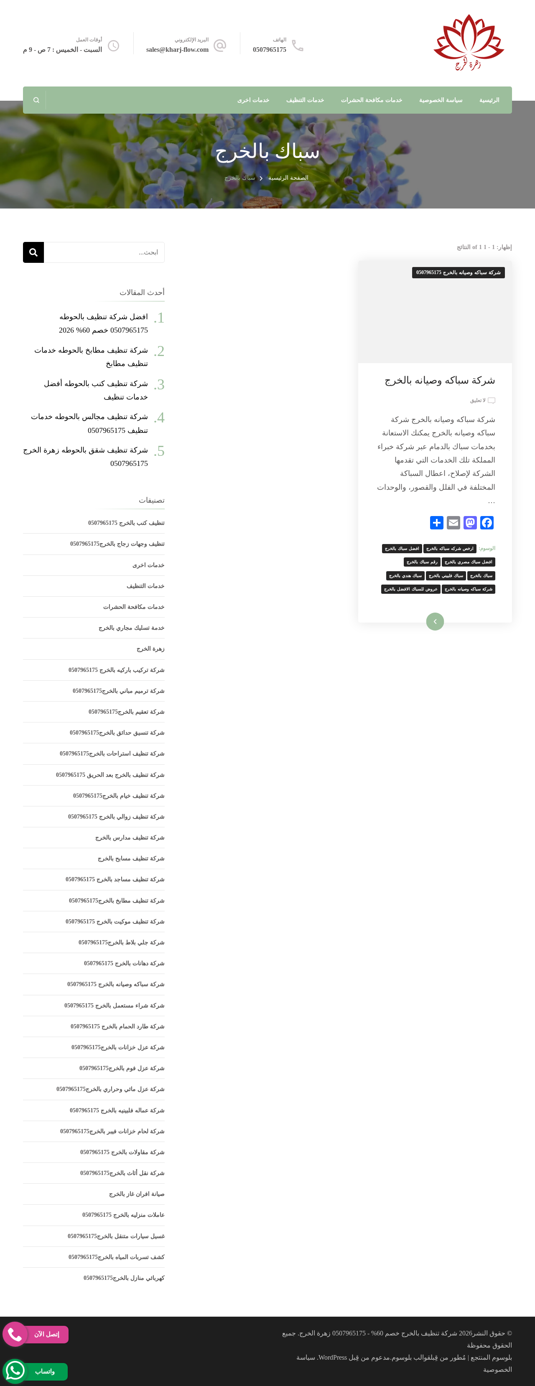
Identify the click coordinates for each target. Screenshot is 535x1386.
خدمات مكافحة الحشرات (372, 100)
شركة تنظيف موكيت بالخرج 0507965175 (115, 921)
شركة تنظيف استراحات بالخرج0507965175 (112, 753)
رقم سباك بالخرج (422, 561)
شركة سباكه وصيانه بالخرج (440, 380)
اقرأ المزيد (446, 621)
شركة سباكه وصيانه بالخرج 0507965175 (458, 272)
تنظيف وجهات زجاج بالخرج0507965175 (117, 544)
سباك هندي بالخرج (405, 575)
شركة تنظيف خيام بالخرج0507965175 (119, 796)
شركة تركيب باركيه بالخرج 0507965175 (117, 670)
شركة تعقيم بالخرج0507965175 (127, 712)
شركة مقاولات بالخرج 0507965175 (122, 1152)
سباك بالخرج (481, 575)
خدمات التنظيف (305, 100)
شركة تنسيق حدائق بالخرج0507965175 (117, 733)
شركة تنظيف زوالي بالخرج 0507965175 (116, 817)
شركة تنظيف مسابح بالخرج (131, 858)
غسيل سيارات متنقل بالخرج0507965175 (116, 1236)
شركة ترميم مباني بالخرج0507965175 (119, 691)
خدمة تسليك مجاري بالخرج (132, 628)
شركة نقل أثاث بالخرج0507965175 (122, 1173)
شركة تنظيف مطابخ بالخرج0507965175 (117, 901)
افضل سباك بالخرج (402, 548)
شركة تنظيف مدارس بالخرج (130, 837)
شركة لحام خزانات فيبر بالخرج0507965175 (112, 1131)
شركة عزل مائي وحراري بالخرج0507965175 (110, 1089)
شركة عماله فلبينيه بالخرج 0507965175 (117, 1110)
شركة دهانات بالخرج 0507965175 (124, 963)
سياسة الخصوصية (441, 100)
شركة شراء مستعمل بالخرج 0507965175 (114, 1005)
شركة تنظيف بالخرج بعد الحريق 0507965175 (110, 775)
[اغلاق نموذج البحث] (36, 100)
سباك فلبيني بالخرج (446, 575)
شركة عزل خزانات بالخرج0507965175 (118, 1047)
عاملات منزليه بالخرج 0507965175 (123, 1215)
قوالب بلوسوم (411, 1357)
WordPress (332, 1357)
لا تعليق (478, 401)
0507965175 (269, 49)
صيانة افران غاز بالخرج (137, 1194)
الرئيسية (489, 100)
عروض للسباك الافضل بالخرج (411, 589)
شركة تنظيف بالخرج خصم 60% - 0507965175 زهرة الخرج (378, 1333)
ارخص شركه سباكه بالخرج (450, 548)
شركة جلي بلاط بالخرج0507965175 (122, 942)
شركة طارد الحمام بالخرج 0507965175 (118, 1026)
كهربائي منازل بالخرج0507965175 (124, 1278)
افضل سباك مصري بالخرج (468, 561)
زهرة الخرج (151, 649)
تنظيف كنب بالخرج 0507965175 (126, 523)
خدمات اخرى (253, 100)
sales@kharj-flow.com (177, 49)
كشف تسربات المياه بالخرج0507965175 (117, 1257)
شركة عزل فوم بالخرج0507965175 (122, 1068)
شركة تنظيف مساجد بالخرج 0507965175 (115, 879)
